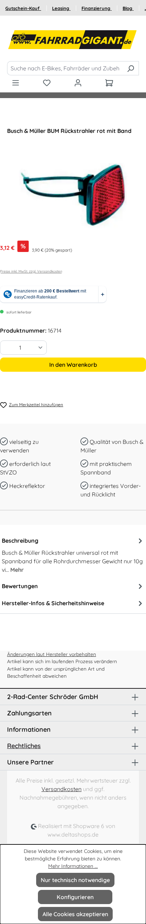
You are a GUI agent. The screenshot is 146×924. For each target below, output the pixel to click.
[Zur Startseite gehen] (73, 39)
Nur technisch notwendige (75, 879)
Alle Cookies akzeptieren (75, 914)
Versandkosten (61, 789)
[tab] (73, 555)
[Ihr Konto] (77, 82)
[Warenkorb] (109, 82)
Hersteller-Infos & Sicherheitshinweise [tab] (53, 603)
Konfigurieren (75, 897)
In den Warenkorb (73, 364)
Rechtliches (24, 746)
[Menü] (15, 82)
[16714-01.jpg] (73, 195)
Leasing (61, 8)
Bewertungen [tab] (20, 586)
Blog (128, 8)
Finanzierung (97, 8)
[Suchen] (130, 68)
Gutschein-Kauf (23, 8)
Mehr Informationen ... (73, 866)
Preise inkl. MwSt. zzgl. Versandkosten (31, 271)
